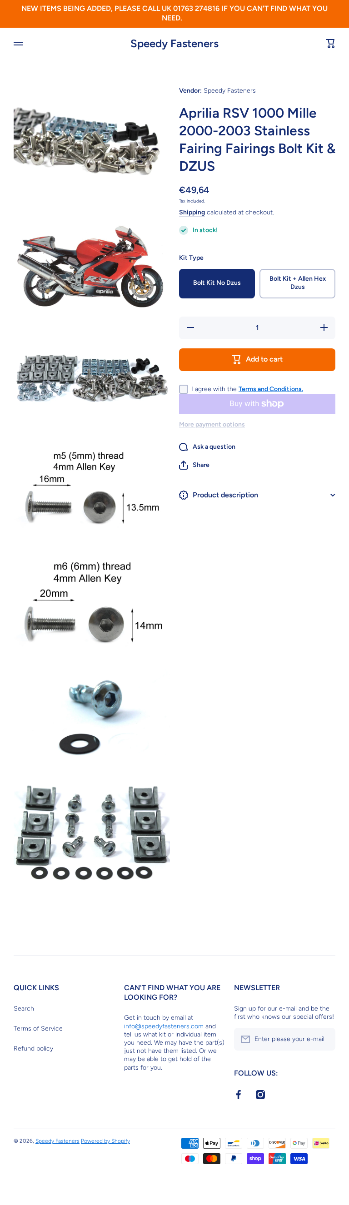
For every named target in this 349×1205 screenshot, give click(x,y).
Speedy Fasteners (57, 1141)
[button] (194, 465)
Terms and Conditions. (271, 389)
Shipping (192, 212)
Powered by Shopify (105, 1141)
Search (24, 1008)
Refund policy (33, 1048)
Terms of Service (38, 1028)
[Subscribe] (324, 1039)
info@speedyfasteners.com (164, 1026)
